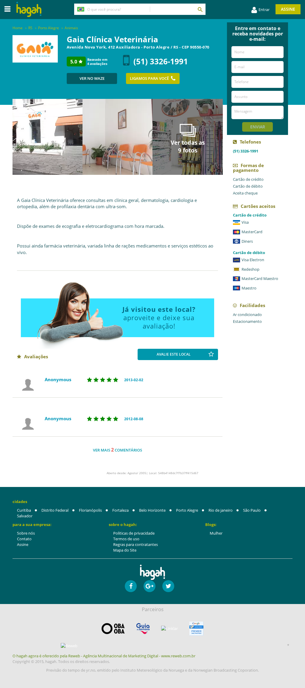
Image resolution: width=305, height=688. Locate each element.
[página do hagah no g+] (149, 586)
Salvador (24, 516)
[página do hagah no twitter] (168, 586)
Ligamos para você (149, 78)
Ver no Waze (92, 78)
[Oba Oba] (113, 628)
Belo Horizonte (152, 510)
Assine (288, 9)
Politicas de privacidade (134, 533)
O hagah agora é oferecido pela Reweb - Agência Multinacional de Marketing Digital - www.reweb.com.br (104, 656)
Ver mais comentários (117, 449)
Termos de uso (126, 538)
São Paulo (252, 510)
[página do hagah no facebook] (131, 586)
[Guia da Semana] (143, 628)
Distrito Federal (55, 510)
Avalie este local (174, 354)
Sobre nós (26, 533)
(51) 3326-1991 (160, 61)
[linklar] (169, 628)
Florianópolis (90, 510)
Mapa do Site (124, 550)
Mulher (216, 533)
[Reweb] (69, 646)
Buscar (200, 9)
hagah (28, 9)
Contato (24, 538)
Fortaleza (120, 510)
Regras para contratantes (135, 544)
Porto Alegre (187, 510)
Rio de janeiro (220, 510)
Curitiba (24, 510)
